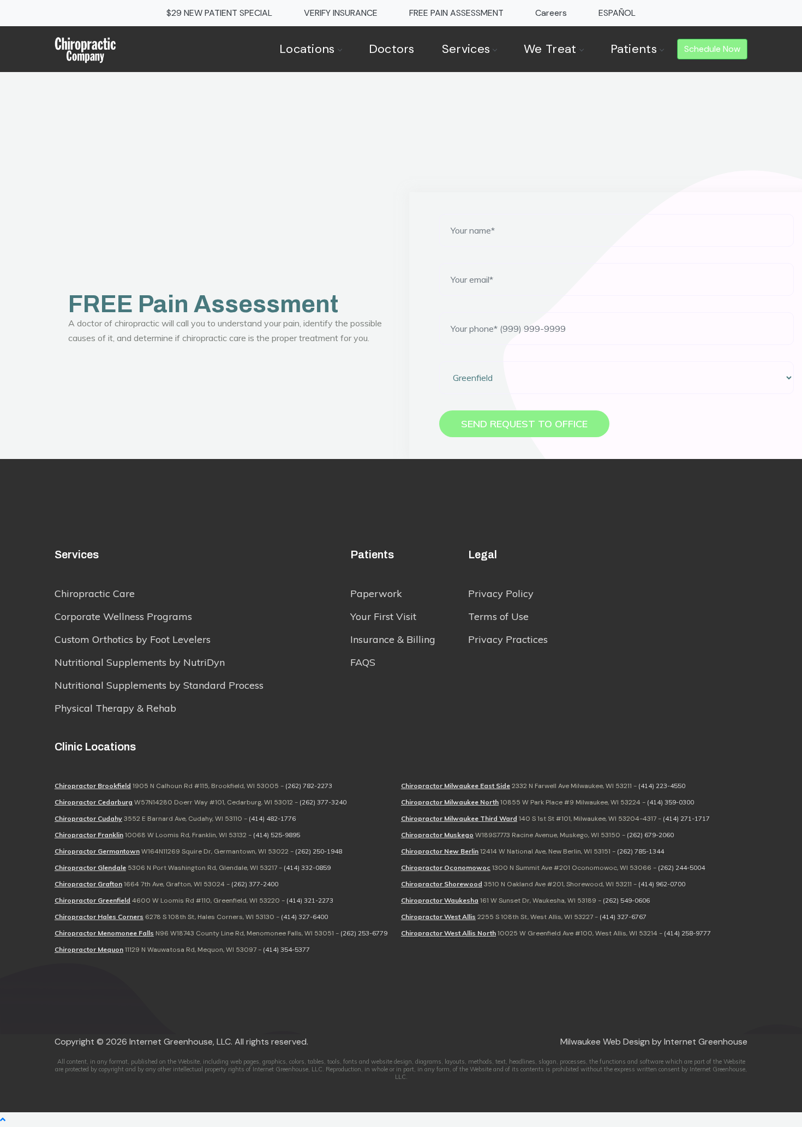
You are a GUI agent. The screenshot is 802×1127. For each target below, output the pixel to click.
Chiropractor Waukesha (439, 900)
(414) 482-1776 (272, 818)
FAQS (362, 662)
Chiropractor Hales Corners (99, 917)
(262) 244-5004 (681, 867)
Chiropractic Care (95, 593)
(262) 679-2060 (650, 835)
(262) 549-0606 (626, 900)
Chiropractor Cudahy (88, 818)
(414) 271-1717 (686, 818)
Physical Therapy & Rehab (115, 708)
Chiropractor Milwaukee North (450, 802)
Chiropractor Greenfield (92, 900)
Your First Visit (383, 616)
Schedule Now (712, 49)
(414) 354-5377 (286, 949)
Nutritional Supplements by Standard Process (159, 685)
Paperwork (376, 593)
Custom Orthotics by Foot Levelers (133, 639)
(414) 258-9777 (687, 933)
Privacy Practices (508, 639)
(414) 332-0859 (307, 867)
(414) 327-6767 (623, 917)
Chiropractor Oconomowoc (445, 867)
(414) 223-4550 (661, 786)
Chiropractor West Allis (438, 917)
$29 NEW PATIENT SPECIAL (219, 13)
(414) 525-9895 (276, 835)
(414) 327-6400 (304, 917)
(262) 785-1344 (640, 851)
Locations (307, 49)
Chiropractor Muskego (437, 835)
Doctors (392, 49)
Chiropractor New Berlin (439, 851)
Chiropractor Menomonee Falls (104, 933)
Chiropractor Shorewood (441, 884)
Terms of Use (498, 616)
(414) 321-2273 (309, 900)
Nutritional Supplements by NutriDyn (140, 662)
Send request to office (524, 424)
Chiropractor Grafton (88, 884)
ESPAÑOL (617, 13)
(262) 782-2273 (308, 786)
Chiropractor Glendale (90, 867)
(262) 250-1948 (318, 851)
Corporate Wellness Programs (123, 616)
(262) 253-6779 (363, 933)
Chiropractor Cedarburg (94, 802)
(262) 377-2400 (254, 884)
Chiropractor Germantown (97, 851)
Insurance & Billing (392, 639)
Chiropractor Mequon (89, 949)
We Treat (550, 49)
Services (466, 49)
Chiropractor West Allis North (448, 933)
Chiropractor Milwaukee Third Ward (459, 818)
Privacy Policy (501, 593)
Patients (634, 49)
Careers (551, 13)
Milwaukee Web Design (605, 1041)
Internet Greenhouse (705, 1041)
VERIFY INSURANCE (341, 13)
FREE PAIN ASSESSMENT (456, 13)
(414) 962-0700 (661, 884)
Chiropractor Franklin (89, 835)
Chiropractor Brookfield (93, 786)
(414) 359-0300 (670, 802)
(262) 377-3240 (323, 802)
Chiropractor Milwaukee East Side (455, 786)
